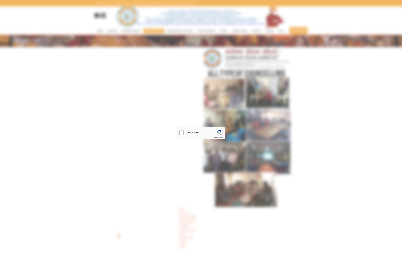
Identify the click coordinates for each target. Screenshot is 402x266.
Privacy (216, 137)
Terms (221, 137)
